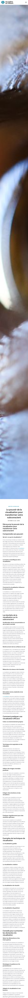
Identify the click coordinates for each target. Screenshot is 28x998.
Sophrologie (16, 506)
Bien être (10, 506)
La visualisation (6, 696)
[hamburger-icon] (26, 2)
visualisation (21, 548)
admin (18, 520)
